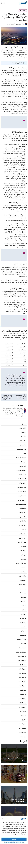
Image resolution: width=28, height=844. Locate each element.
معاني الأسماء (22, 724)
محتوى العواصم (22, 698)
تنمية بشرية (23, 567)
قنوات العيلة (23, 635)
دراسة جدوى (23, 580)
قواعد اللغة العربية (21, 639)
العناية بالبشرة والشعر (20, 504)
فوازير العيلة (23, 622)
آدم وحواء (24, 424)
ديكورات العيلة (22, 584)
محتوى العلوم (23, 694)
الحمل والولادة (22, 483)
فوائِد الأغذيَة (23, 618)
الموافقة (14, 839)
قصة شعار (23, 626)
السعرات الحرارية (22, 487)
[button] (2, 818)
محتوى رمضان (22, 707)
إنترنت (24, 453)
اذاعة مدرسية (23, 466)
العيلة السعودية (22, 517)
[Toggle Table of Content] (24, 63)
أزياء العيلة (23, 436)
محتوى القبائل (22, 703)
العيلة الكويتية (23, 521)
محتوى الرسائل (22, 677)
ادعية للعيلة (23, 462)
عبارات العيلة (23, 601)
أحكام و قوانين (22, 428)
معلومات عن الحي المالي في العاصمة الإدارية (16, 800)
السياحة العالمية (22, 491)
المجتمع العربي (22, 538)
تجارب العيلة (23, 555)
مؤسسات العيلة (22, 648)
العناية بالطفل (22, 508)
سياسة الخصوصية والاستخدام (9, 842)
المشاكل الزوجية (22, 542)
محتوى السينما (22, 686)
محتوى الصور (23, 690)
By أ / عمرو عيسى (20, 24)
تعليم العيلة (23, 559)
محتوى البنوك (23, 664)
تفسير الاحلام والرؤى (21, 563)
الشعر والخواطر (22, 500)
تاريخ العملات (23, 550)
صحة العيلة (23, 597)
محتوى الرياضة (23, 10)
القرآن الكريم (23, 529)
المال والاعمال (22, 533)
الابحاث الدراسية (22, 478)
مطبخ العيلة (23, 715)
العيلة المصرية (22, 525)
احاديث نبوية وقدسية (21, 457)
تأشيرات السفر (22, 546)
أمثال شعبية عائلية (21, 449)
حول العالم (23, 571)
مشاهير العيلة (23, 711)
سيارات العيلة (23, 593)
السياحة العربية (22, 495)
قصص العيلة (23, 631)
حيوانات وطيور (22, 576)
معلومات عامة (22, 728)
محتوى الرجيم (22, 673)
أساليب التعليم (22, 440)
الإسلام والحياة (22, 474)
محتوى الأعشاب (22, 656)
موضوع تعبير (23, 736)
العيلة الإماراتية (22, 512)
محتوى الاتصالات (22, 660)
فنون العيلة (23, 614)
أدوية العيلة (23, 432)
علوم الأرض (23, 605)
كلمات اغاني (23, 643)
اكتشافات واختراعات (21, 470)
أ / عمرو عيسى (16, 405)
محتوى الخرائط (22, 669)
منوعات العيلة (22, 732)
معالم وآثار (23, 719)
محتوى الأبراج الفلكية (21, 652)
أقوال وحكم (23, 445)
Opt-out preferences (19, 842)
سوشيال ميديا (22, 588)
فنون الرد (24, 610)
